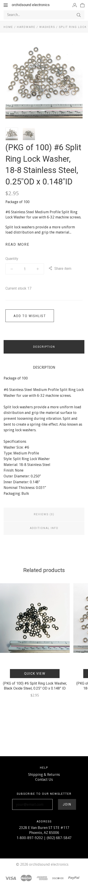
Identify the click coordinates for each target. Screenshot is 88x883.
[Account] (75, 4)
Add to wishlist (30, 316)
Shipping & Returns (44, 774)
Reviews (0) (44, 514)
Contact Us (44, 779)
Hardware (26, 27)
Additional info (44, 528)
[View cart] (82, 4)
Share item (62, 268)
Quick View (34, 673)
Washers (47, 27)
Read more (17, 244)
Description (44, 346)
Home (8, 27)
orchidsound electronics (31, 5)
